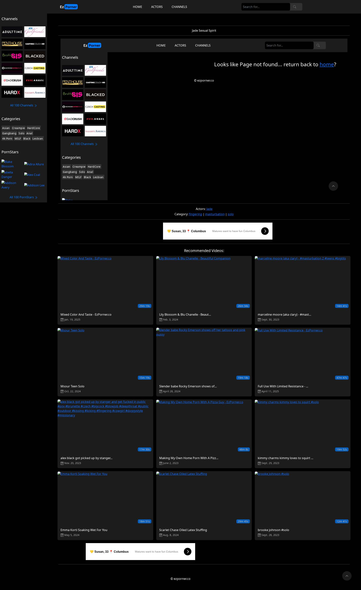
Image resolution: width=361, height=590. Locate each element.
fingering (195, 214)
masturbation (215, 214)
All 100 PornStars (22, 197)
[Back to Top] (347, 576)
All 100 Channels (22, 105)
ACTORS (157, 7)
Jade (209, 209)
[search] (294, 6)
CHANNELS (179, 7)
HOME (137, 7)
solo (231, 214)
